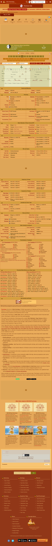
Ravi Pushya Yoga (45, 326)
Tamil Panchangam (41, 498)
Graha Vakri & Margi (25, 489)
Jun (25, 56)
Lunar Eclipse (7, 482)
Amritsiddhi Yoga (24, 501)
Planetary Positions (25, 485)
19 (11, 60)
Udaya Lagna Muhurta (31, 272)
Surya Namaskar (16, 366)
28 (35, 60)
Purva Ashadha (39, 96)
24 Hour (27, 53)
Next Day (47, 63)
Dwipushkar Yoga (29, 326)
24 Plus (32, 53)
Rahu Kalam (5, 193)
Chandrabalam (8, 242)
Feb (14, 56)
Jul (27, 56)
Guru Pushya (23, 510)
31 (43, 60)
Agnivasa (6, 219)
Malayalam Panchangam (17, 528)
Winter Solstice (7, 492)
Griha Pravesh (40, 482)
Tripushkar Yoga (37, 326)
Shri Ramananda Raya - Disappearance (26, 50)
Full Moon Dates (24, 480)
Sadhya (12, 100)
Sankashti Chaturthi (10, 371)
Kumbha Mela (15, 532)
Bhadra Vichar (7, 503)
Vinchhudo (22, 326)
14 (39, 58)
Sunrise (6, 90)
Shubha (12, 102)
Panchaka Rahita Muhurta (6, 272)
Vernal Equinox (7, 485)
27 (32, 60)
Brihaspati (7, 364)
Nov (38, 56)
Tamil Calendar (40, 503)
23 (21, 60)
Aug (30, 56)
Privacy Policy (34, 529)
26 (30, 60)
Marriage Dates (40, 480)
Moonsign (6, 137)
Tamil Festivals (40, 507)
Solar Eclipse (7, 480)
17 (47, 58)
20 (13, 60)
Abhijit (7, 183)
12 (34, 58)
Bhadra (6, 326)
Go (33, 473)
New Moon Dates (24, 482)
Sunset (32, 90)
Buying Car (39, 485)
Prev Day (33, 63)
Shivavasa (6, 221)
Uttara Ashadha (39, 98)
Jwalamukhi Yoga (38, 328)
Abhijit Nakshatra (8, 510)
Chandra (44, 362)
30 (40, 60)
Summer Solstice (8, 487)
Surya (48, 362)
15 (42, 58)
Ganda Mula (16, 326)
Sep (33, 56)
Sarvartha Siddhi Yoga (15, 328)
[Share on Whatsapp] (17, 379)
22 (19, 60)
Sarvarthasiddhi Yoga (25, 498)
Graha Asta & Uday (25, 487)
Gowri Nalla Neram (41, 501)
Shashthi (12, 98)
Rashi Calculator (15, 523)
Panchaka (11, 326)
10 (28, 58)
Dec (41, 56)
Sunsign (6, 141)
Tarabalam (33, 242)
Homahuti (6, 215)
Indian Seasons (15, 519)
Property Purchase (41, 487)
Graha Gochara (24, 492)
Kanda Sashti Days (41, 510)
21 (16, 60)
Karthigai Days (40, 505)
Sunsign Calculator (16, 526)
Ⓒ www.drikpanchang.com (34, 528)
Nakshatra (32, 96)
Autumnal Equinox (8, 489)
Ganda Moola (7, 501)
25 (27, 60)
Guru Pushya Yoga (5, 328)
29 (38, 60)
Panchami (12, 96)
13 (36, 58)
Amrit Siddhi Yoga (24, 328)
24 (24, 60)
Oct (35, 56)
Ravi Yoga (31, 328)
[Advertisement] (26, 33)
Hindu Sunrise (15, 521)
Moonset (32, 92)
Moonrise (6, 92)
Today (40, 63)
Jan (11, 56)
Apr (19, 56)
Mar (17, 56)
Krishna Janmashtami (22, 371)
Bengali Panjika (15, 530)
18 (8, 60)
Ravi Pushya (23, 507)
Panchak (6, 498)
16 (45, 58)
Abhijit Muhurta (6, 354)
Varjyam (6, 197)
